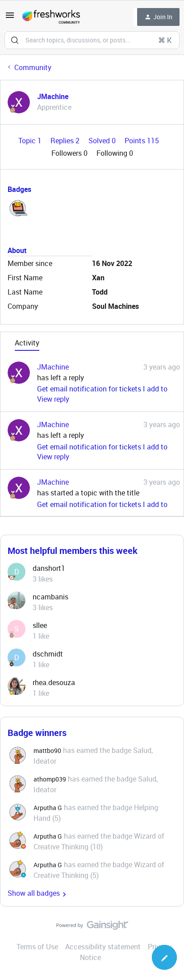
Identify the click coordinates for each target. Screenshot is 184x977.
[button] (9, 18)
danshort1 (49, 568)
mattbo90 (47, 750)
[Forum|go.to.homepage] (51, 17)
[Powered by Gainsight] (92, 927)
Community (32, 67)
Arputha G (47, 807)
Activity (27, 343)
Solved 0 (102, 141)
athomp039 (49, 779)
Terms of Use (37, 947)
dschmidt (48, 654)
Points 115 (142, 141)
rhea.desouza (54, 682)
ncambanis (50, 597)
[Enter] (14, 40)
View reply (53, 399)
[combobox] (92, 40)
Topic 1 (30, 141)
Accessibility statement (103, 947)
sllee (40, 625)
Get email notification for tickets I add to (102, 389)
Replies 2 (65, 141)
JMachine (52, 96)
